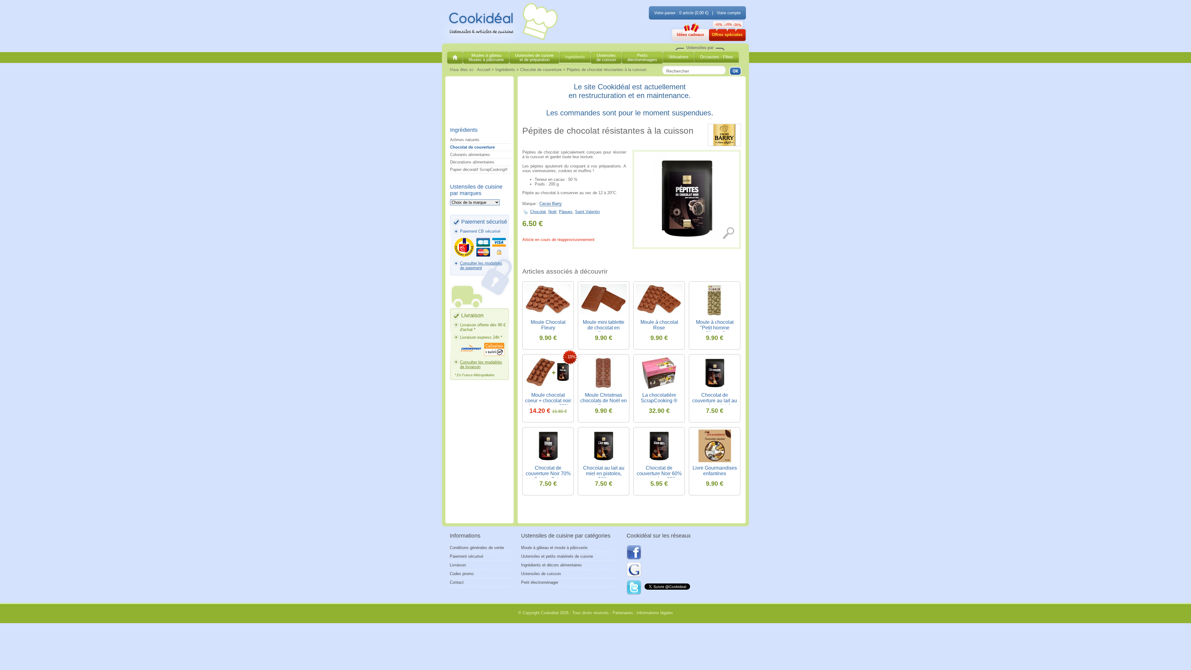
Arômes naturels (465, 139)
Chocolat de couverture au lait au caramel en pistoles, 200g (714, 403)
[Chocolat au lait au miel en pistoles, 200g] (603, 446)
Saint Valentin (587, 211)
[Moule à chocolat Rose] (659, 300)
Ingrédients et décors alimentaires (551, 565)
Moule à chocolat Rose (659, 324)
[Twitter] (634, 587)
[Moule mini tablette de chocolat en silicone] (603, 300)
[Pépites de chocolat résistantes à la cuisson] (686, 197)
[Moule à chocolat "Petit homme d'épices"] (714, 300)
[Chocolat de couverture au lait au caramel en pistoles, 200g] (714, 373)
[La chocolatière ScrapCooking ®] (659, 373)
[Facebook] (634, 552)
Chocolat (538, 211)
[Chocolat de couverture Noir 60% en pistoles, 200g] (659, 446)
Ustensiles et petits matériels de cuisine (557, 556)
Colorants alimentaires (470, 154)
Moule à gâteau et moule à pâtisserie (554, 547)
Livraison (458, 565)
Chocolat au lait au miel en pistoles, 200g (603, 473)
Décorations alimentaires (472, 162)
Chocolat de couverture (472, 147)
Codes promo (462, 573)
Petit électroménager (539, 582)
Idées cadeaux (690, 34)
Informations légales (655, 612)
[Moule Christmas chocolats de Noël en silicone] (603, 373)
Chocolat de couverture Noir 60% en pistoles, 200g (659, 473)
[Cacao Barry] (724, 144)
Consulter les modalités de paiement (481, 265)
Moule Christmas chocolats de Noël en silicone (603, 400)
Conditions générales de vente (477, 547)
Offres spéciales (727, 34)
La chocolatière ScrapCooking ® (659, 397)
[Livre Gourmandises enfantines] (714, 446)
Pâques (566, 211)
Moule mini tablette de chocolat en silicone (603, 327)
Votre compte (729, 13)
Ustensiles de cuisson (541, 573)
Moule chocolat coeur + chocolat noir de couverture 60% (548, 400)
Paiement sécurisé (466, 556)
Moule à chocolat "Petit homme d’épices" (715, 327)
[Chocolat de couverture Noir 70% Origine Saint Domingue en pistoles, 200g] (548, 446)
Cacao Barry (550, 203)
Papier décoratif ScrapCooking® (479, 169)
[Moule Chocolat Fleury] (548, 300)
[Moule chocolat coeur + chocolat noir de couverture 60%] (548, 373)
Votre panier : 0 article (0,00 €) (681, 13)
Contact (457, 582)
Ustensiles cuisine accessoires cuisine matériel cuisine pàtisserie (501, 22)
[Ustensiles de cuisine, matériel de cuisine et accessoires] (455, 58)
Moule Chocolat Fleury (548, 324)
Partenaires (623, 612)
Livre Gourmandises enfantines (715, 470)
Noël (552, 211)
